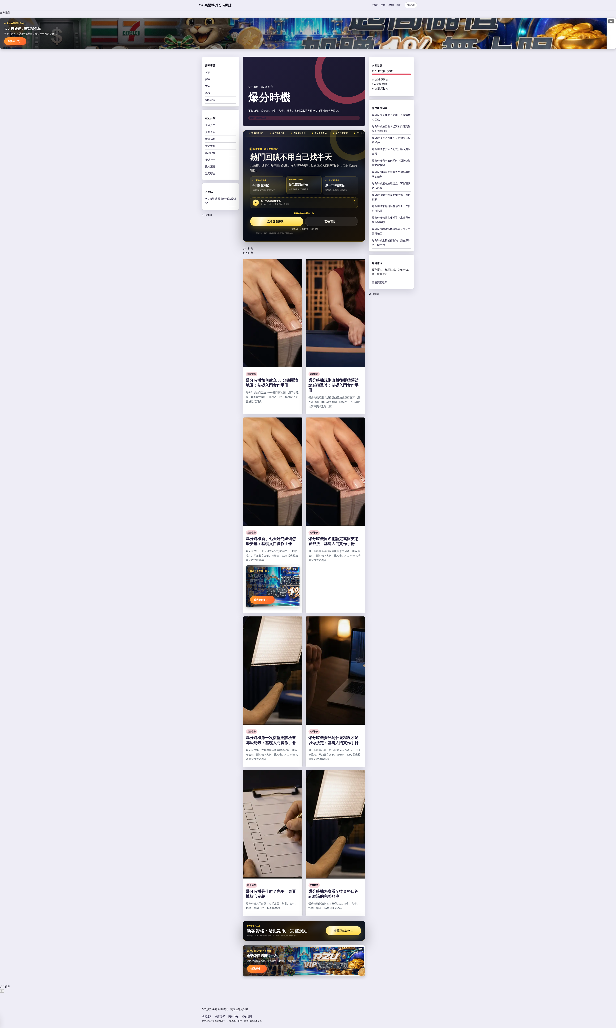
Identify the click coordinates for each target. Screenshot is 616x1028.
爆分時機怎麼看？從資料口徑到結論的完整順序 (391, 128)
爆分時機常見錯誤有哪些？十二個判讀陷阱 (391, 208)
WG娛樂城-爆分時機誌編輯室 (220, 201)
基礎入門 (210, 125)
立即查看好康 (276, 221)
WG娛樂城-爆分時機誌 (215, 5)
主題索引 (207, 1016)
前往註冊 (331, 221)
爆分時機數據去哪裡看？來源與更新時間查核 (391, 220)
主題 (383, 5)
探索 (375, 5)
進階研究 (210, 173)
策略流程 (210, 146)
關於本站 (233, 1016)
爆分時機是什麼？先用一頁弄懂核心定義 (391, 117)
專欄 (391, 5)
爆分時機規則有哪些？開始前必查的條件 (391, 140)
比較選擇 (210, 166)
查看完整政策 (379, 282)
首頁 (207, 72)
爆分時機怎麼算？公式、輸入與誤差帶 (391, 151)
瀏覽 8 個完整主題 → (259, 118)
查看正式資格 (343, 930)
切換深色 (411, 5)
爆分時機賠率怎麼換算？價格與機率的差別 (391, 174)
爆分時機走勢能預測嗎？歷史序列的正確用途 (391, 242)
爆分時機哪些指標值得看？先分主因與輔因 (391, 231)
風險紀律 (210, 152)
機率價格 (210, 139)
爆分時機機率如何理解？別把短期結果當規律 (391, 163)
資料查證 (210, 132)
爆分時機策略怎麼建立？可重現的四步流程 (391, 185)
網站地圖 (247, 1016)
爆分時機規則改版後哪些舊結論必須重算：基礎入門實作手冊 (333, 385)
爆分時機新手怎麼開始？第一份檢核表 (391, 197)
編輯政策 (210, 100)
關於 (399, 5)
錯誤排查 (210, 159)
